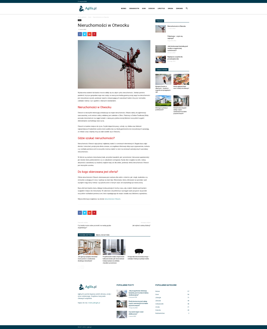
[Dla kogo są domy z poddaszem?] (163, 100)
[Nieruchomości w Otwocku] (160, 28)
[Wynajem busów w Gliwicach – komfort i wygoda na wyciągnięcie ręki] (163, 79)
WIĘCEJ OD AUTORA (102, 235)
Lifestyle (161, 8)
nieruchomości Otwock (112, 199)
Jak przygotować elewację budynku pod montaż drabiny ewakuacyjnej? (138, 293)
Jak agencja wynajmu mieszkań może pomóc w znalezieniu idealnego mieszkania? (87, 259)
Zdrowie (179, 8)
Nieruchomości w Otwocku (177, 26)
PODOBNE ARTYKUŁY (86, 235)
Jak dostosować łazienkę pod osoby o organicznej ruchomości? (178, 48)
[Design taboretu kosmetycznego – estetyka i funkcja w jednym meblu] (139, 247)
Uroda (170, 8)
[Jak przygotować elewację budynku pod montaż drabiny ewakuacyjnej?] (122, 293)
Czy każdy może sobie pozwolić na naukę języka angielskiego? (94, 227)
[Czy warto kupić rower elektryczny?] (122, 314)
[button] (186, 9)
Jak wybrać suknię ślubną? (141, 225)
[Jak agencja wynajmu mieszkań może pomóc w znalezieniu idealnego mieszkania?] (89, 247)
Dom (144, 8)
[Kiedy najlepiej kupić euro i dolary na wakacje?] (181, 79)
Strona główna (82, 17)
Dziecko (152, 8)
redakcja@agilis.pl (94, 303)
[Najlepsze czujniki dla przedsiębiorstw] (160, 59)
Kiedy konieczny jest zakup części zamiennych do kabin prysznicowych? (138, 303)
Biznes (123, 8)
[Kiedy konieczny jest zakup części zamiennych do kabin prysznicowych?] (181, 100)
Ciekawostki (134, 8)
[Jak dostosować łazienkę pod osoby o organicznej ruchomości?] (160, 49)
